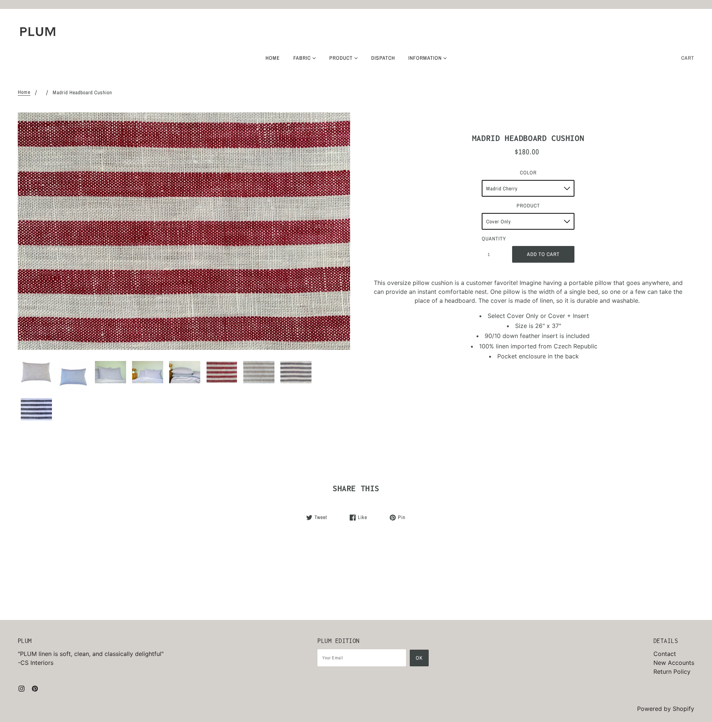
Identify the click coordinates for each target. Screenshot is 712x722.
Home (24, 92)
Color (528, 172)
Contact (664, 653)
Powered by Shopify (665, 708)
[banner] (38, 31)
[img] (21, 687)
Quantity (493, 238)
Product (528, 205)
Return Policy (671, 671)
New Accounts (673, 662)
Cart (687, 58)
